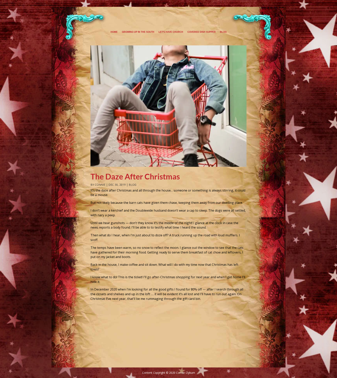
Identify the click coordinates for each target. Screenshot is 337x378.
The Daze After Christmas (135, 176)
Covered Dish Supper (201, 32)
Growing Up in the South (138, 32)
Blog (223, 32)
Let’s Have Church (171, 32)
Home (114, 32)
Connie (100, 184)
